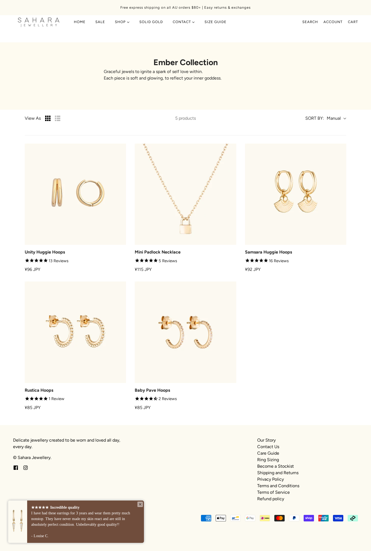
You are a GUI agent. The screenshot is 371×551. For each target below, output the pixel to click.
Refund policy (270, 498)
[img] (16, 467)
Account (332, 22)
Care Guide (268, 453)
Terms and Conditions (278, 485)
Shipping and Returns (277, 472)
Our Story (266, 440)
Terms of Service (273, 492)
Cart (353, 22)
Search (310, 22)
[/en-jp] (38, 22)
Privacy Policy (270, 479)
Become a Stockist (275, 466)
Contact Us (268, 446)
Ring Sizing (268, 459)
